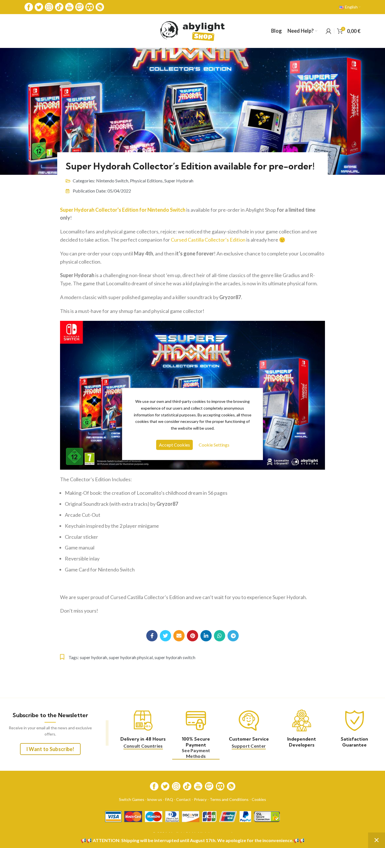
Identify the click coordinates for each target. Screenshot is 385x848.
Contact (183, 799)
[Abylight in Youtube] (69, 7)
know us (154, 799)
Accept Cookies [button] (174, 444)
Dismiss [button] (376, 840)
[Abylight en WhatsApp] (100, 7)
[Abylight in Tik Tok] (59, 7)
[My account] (328, 31)
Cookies (259, 799)
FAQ (169, 799)
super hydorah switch (174, 657)
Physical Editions (146, 180)
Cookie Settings (214, 444)
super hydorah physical (131, 657)
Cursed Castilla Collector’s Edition (208, 240)
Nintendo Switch (112, 180)
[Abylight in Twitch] (79, 7)
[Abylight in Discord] (89, 7)
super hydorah (93, 657)
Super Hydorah (178, 180)
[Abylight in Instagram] (49, 7)
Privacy (200, 799)
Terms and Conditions (229, 799)
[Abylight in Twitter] (39, 7)
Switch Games (131, 799)
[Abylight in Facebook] (29, 7)
